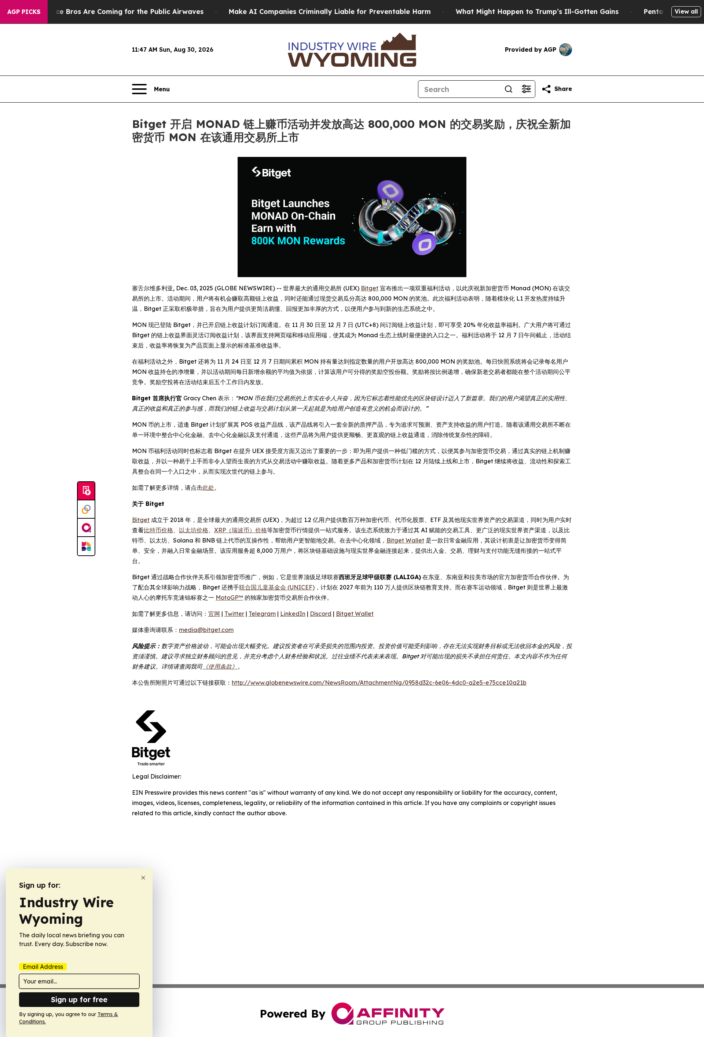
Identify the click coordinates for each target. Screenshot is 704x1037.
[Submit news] (86, 491)
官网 (214, 613)
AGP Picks (23, 11)
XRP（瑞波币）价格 (240, 530)
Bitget (369, 288)
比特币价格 (158, 530)
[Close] (143, 877)
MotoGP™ (229, 597)
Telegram (262, 613)
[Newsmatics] (86, 546)
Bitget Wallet (405, 540)
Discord (320, 613)
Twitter (234, 613)
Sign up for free (79, 999)
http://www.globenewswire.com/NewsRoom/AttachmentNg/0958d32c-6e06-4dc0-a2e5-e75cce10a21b (379, 682)
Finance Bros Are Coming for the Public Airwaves (120, 11)
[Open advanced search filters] (526, 89)
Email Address (43, 966)
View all (686, 11)
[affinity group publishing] (86, 528)
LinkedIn (292, 613)
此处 (208, 487)
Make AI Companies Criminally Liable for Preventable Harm (329, 11)
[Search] (508, 89)
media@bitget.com (206, 629)
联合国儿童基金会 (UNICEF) (277, 587)
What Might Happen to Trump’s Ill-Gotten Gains (537, 11)
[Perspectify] (86, 509)
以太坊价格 (193, 530)
